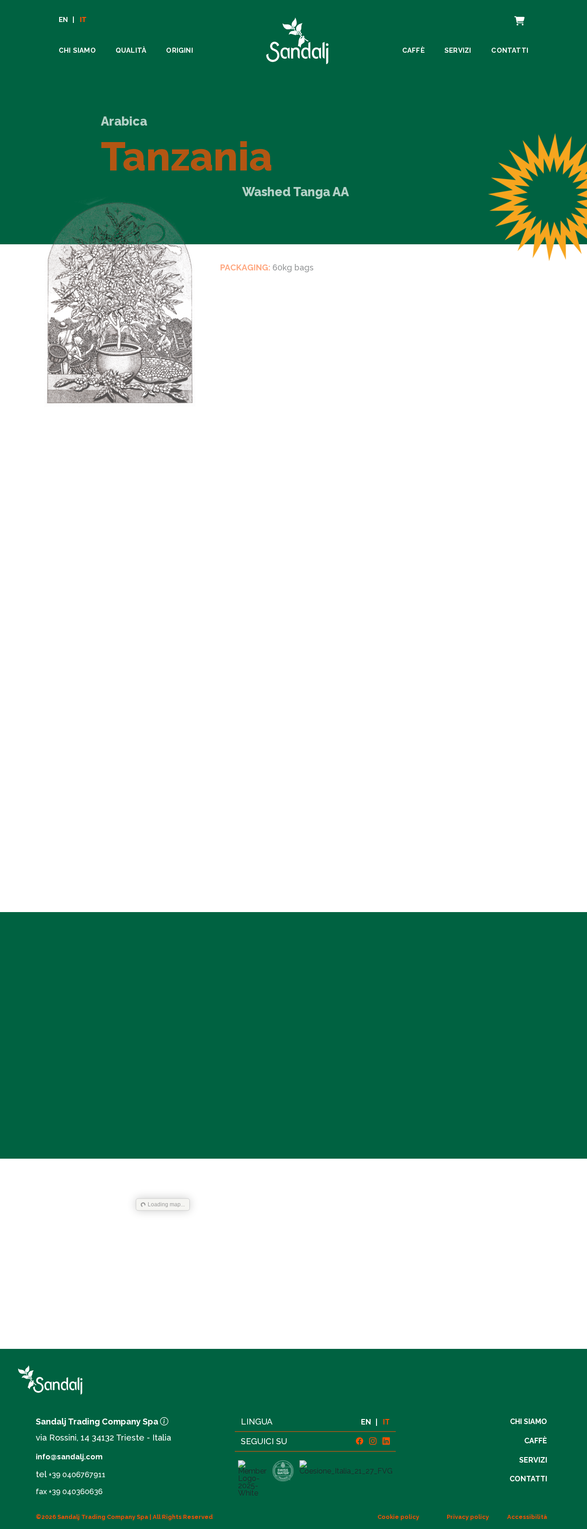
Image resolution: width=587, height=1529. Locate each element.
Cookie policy (398, 1516)
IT (83, 19)
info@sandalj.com (69, 1456)
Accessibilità (527, 1516)
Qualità (131, 50)
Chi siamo (77, 50)
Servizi (457, 50)
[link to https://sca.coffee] (252, 1479)
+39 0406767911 (77, 1474)
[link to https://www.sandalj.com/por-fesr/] (346, 1479)
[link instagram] (373, 1441)
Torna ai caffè (297, 1306)
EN (63, 19)
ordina (298, 1102)
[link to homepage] (110, 1380)
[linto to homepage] (297, 38)
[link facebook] (359, 1441)
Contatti (509, 50)
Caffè (413, 50)
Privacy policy (468, 1516)
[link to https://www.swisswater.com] (283, 1479)
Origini (179, 50)
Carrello (509, 15)
